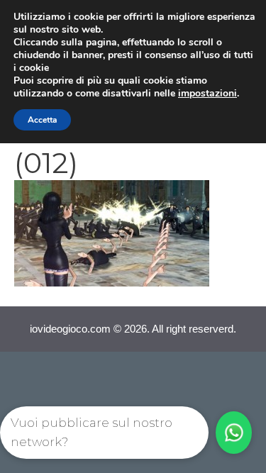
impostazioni (207, 93)
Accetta (42, 120)
